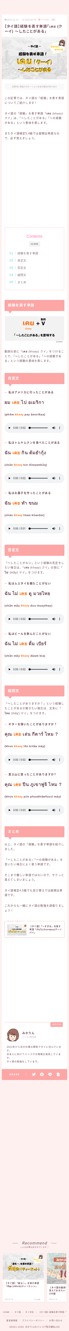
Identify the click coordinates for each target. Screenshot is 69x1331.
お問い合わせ (56, 1320)
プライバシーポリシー (33, 1320)
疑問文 (21, 274)
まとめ (21, 282)
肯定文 (21, 260)
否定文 (21, 267)
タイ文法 (45, 20)
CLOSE (34, 244)
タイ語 (18, 1312)
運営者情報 (11, 1320)
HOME (6, 1312)
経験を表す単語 (27, 253)
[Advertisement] (34, 183)
